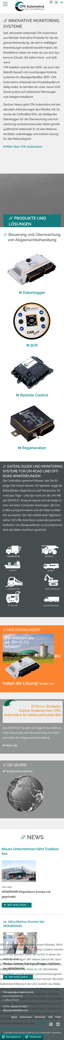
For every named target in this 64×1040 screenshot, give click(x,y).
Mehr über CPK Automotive (24, 146)
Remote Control (34, 395)
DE (56, 2)
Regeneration (34, 448)
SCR (34, 345)
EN (61, 2)
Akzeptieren (13, 1036)
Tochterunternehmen (19, 771)
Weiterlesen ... (17, 905)
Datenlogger (34, 292)
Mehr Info (48, 683)
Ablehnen (35, 1036)
